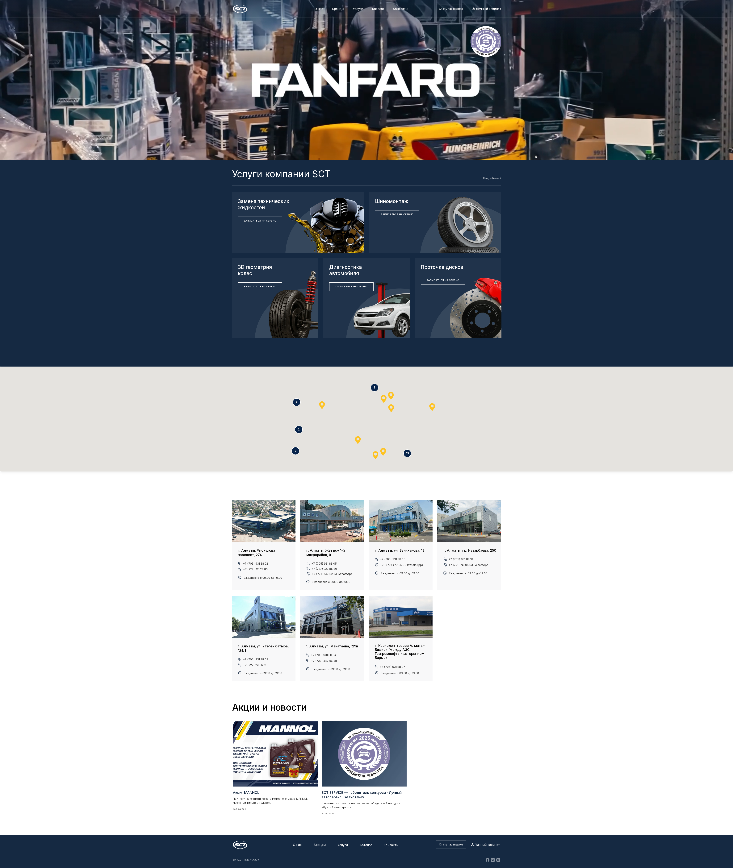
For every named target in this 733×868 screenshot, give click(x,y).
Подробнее (491, 178)
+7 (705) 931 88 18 (460, 559)
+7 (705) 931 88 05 (392, 559)
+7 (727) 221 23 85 (255, 569)
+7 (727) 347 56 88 (324, 660)
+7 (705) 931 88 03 (255, 659)
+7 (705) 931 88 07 (392, 667)
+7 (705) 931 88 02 (255, 563)
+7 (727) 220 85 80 (324, 569)
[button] (451, 9)
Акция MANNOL (246, 793)
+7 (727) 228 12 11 (254, 665)
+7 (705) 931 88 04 (323, 655)
